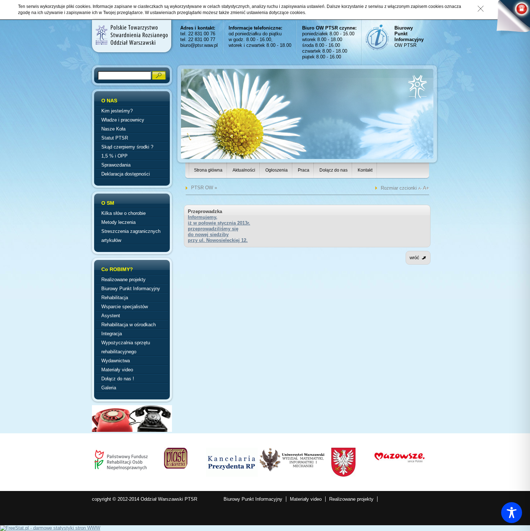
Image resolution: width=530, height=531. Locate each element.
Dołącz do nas (333, 170)
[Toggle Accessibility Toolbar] (511, 512)
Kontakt (365, 170)
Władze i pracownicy (122, 120)
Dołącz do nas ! (117, 378)
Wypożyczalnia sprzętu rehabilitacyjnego (125, 347)
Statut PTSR (114, 138)
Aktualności (244, 170)
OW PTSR (409, 36)
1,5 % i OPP (114, 156)
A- (420, 188)
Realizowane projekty (123, 279)
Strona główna (208, 170)
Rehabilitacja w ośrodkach (128, 324)
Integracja (111, 333)
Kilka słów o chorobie (123, 213)
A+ (426, 188)
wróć (414, 257)
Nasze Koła (113, 129)
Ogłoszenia (276, 170)
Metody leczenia (118, 222)
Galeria (108, 387)
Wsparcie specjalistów (124, 306)
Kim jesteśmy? (117, 111)
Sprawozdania (116, 165)
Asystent (110, 315)
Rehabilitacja (114, 297)
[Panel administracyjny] (510, 18)
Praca (303, 170)
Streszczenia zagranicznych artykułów (130, 236)
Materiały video (117, 369)
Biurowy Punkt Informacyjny (130, 288)
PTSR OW (202, 187)
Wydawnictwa (115, 360)
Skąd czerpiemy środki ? (127, 147)
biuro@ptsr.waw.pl (199, 45)
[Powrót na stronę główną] (131, 35)
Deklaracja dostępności (125, 174)
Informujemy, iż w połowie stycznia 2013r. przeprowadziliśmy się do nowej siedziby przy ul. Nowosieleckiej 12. (219, 228)
